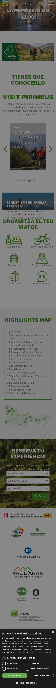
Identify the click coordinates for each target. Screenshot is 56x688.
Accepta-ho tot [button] (15, 675)
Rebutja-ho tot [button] (41, 675)
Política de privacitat (42, 652)
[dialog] (28, 658)
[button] (28, 683)
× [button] (53, 632)
